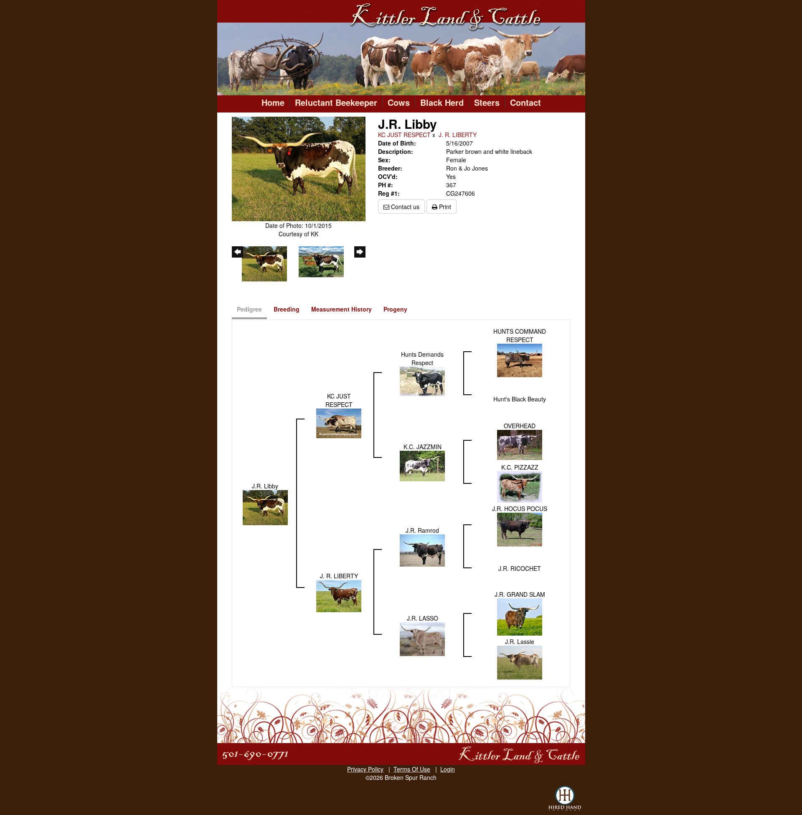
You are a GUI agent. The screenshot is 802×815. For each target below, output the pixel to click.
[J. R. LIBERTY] (338, 595)
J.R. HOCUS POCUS (519, 508)
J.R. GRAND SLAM (520, 594)
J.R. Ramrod (422, 530)
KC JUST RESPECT (404, 134)
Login (447, 769)
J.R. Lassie (519, 641)
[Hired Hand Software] (564, 798)
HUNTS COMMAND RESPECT (519, 335)
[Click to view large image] (298, 168)
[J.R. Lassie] (519, 661)
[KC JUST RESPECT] (338, 422)
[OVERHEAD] (519, 444)
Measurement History (341, 309)
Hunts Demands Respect (422, 358)
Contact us (404, 206)
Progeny (395, 309)
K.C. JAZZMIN (423, 446)
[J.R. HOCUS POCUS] (519, 528)
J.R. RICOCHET (519, 568)
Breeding (286, 309)
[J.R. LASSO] (422, 638)
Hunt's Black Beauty (519, 399)
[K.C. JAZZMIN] (422, 465)
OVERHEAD (520, 426)
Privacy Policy (365, 769)
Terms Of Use (411, 769)
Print (444, 206)
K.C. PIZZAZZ (519, 467)
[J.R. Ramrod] (422, 549)
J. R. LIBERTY (458, 134)
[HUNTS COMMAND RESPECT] (519, 359)
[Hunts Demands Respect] (422, 380)
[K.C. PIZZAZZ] (519, 486)
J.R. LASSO (422, 618)
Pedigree (249, 309)
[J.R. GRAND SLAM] (519, 616)
